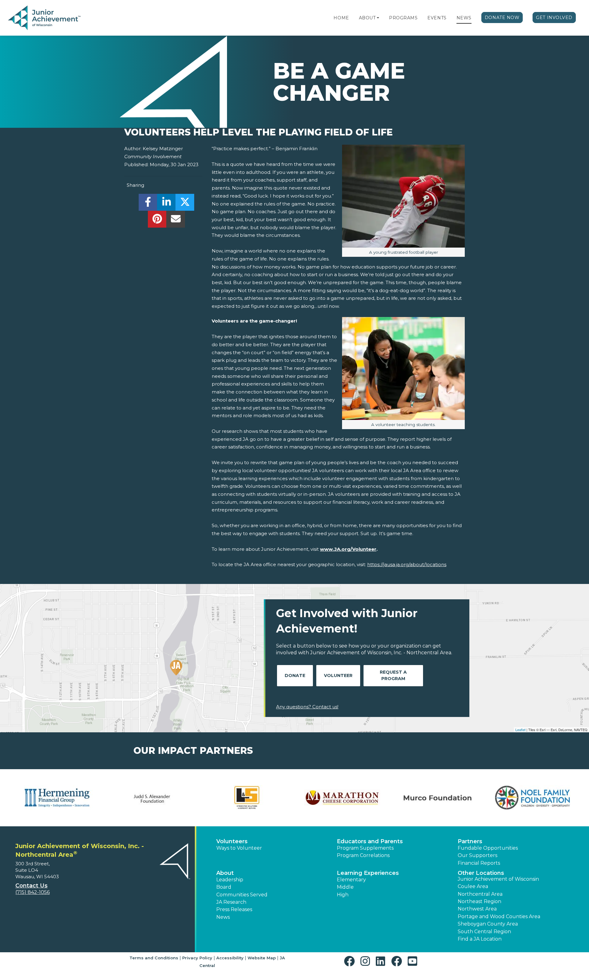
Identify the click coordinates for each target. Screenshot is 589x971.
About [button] (225, 873)
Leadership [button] (229, 880)
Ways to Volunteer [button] (239, 848)
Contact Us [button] (31, 885)
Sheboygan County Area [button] (488, 924)
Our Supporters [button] (477, 855)
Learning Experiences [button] (368, 873)
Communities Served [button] (242, 895)
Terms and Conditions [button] (153, 957)
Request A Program (393, 675)
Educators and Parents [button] (370, 841)
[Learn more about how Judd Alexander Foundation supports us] (152, 797)
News (464, 18)
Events (436, 18)
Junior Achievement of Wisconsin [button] (498, 879)
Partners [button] (470, 841)
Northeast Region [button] (479, 901)
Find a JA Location (480, 939)
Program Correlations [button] (363, 855)
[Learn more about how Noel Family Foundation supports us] (532, 797)
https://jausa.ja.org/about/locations (406, 564)
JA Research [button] (231, 902)
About (367, 18)
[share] (148, 204)
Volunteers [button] (232, 841)
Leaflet (520, 729)
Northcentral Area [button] (480, 894)
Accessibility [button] (230, 957)
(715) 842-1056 (32, 892)
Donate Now (502, 17)
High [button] (342, 895)
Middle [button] (345, 887)
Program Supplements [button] (365, 848)
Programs (403, 18)
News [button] (223, 917)
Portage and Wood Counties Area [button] (499, 916)
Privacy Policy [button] (197, 957)
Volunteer (338, 675)
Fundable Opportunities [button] (488, 848)
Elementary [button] (351, 880)
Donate (295, 675)
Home (341, 18)
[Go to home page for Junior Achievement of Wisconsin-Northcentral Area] (45, 18)
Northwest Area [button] (477, 909)
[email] (175, 221)
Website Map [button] (262, 957)
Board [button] (223, 887)
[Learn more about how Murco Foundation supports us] (437, 797)
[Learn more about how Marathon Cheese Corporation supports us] (342, 797)
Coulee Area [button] (473, 886)
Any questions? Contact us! (307, 707)
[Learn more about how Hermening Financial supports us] (57, 797)
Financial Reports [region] (479, 863)
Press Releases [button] (234, 909)
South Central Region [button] (484, 931)
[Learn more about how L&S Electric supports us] (247, 797)
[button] (378, 18)
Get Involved (554, 17)
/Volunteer (363, 549)
